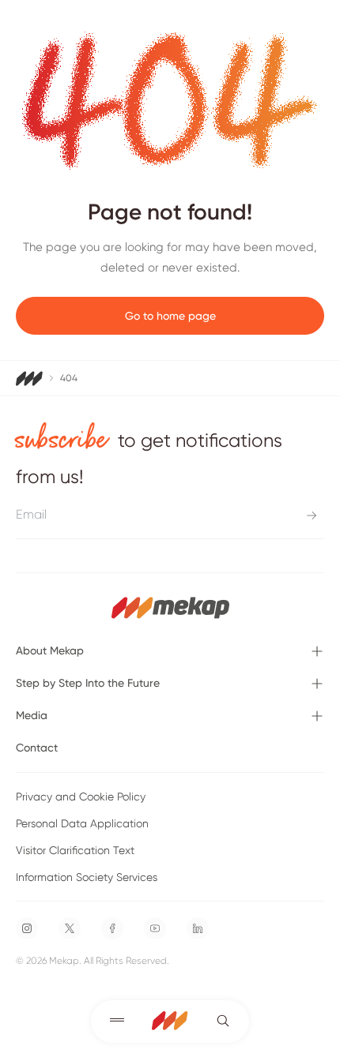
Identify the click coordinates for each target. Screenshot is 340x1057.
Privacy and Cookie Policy (80, 796)
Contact (37, 747)
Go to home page (170, 315)
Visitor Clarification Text (75, 850)
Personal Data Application (82, 823)
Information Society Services (86, 877)
